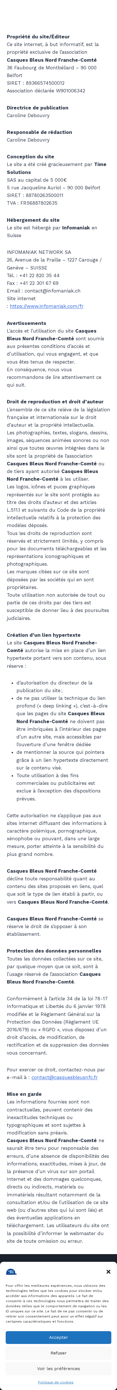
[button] (108, 1272)
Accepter (58, 1337)
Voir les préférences (58, 1368)
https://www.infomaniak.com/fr (46, 306)
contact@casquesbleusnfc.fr (65, 1077)
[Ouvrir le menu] (100, 20)
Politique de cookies (56, 1382)
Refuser (59, 1353)
